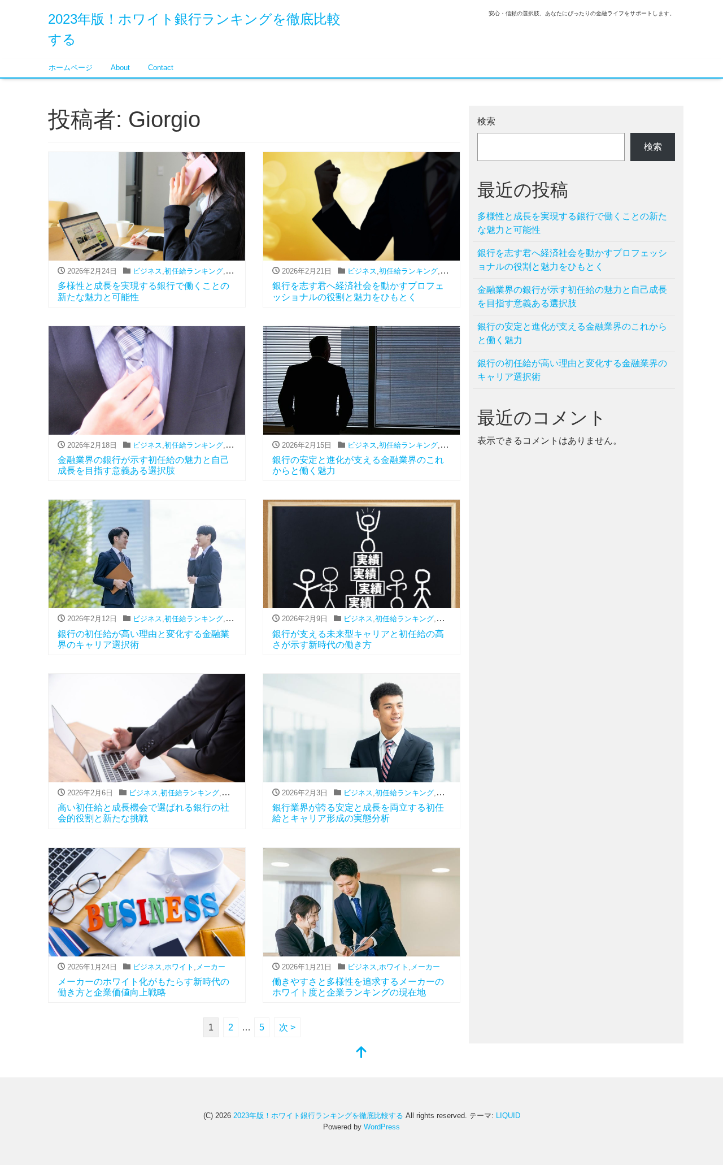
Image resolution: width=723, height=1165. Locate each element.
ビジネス (147, 271)
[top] (361, 1053)
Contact (160, 67)
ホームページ (71, 67)
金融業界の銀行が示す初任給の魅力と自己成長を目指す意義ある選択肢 (572, 296)
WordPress (382, 1127)
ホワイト (179, 967)
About (120, 67)
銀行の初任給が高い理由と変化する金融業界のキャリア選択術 (572, 370)
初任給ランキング (193, 271)
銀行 (232, 271)
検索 (486, 121)
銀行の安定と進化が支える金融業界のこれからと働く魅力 (572, 333)
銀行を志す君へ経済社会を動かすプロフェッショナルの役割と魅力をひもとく (572, 259)
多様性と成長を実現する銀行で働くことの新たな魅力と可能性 (572, 223)
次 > (287, 1027)
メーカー (210, 967)
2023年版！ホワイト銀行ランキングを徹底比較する (318, 1115)
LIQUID (508, 1115)
